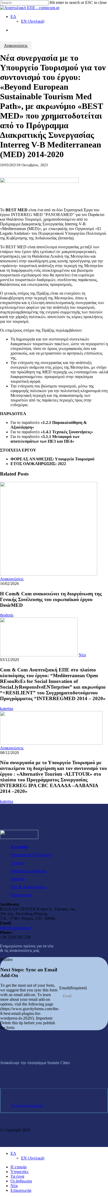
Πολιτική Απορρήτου (27, 1106)
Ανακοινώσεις (16, 45)
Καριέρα (17, 879)
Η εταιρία (19, 846)
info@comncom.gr (15, 927)
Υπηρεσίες (19, 1171)
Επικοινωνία (20, 895)
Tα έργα (17, 863)
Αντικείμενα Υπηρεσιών (30, 855)
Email (73, 988)
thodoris (6, 615)
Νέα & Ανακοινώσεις (28, 887)
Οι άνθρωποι (21, 1181)
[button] (24, 1071)
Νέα (82, 655)
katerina (6, 708)
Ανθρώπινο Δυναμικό (28, 871)
